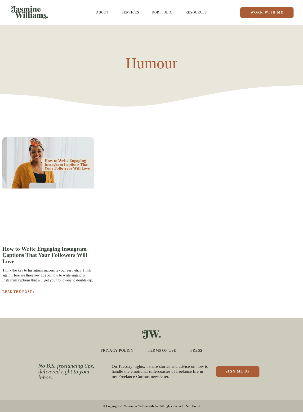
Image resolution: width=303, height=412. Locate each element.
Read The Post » (18, 292)
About (102, 12)
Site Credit (193, 406)
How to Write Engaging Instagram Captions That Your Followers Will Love (44, 255)
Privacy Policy (117, 350)
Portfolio (162, 12)
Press (196, 350)
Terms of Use (162, 350)
